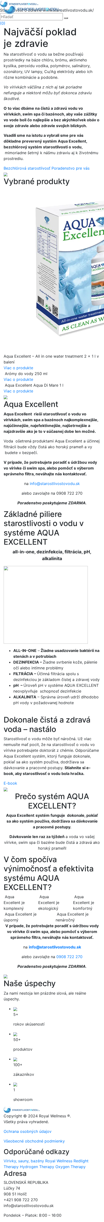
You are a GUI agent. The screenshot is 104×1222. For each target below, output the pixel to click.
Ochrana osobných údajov (28, 1131)
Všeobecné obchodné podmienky (34, 1141)
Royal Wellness (58, 1160)
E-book (10, 783)
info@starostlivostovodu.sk (55, 483)
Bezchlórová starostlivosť (28, 168)
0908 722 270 (69, 956)
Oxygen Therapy (70, 1166)
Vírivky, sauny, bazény (24, 1160)
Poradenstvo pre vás (70, 168)
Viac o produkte (18, 367)
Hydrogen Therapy (37, 1166)
